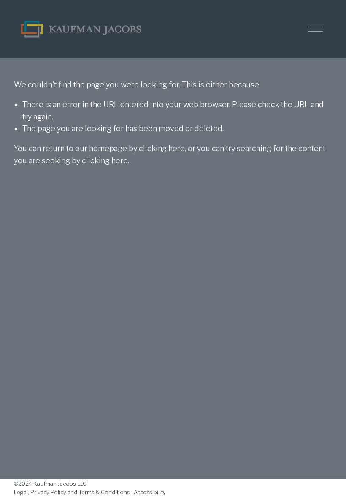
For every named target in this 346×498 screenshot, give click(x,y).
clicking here (162, 148)
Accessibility (150, 492)
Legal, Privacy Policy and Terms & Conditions (72, 492)
